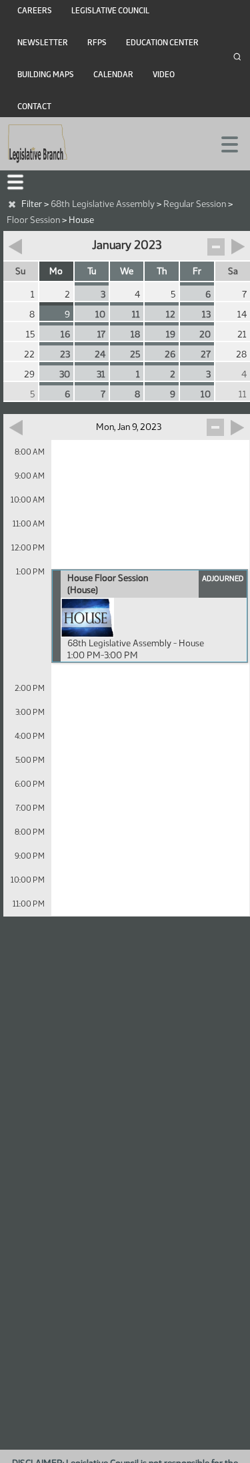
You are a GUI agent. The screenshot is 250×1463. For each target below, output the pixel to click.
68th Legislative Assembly (103, 204)
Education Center (162, 42)
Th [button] (162, 271)
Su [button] (20, 271)
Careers (34, 10)
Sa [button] (233, 271)
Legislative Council (110, 10)
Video (164, 74)
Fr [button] (197, 271)
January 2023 (126, 245)
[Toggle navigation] (224, 143)
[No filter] (12, 204)
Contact (34, 106)
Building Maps (45, 74)
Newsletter (42, 42)
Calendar (113, 74)
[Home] (37, 143)
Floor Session (33, 220)
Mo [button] (56, 271)
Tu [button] (91, 271)
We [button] (126, 271)
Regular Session (194, 204)
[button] (15, 182)
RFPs (97, 42)
